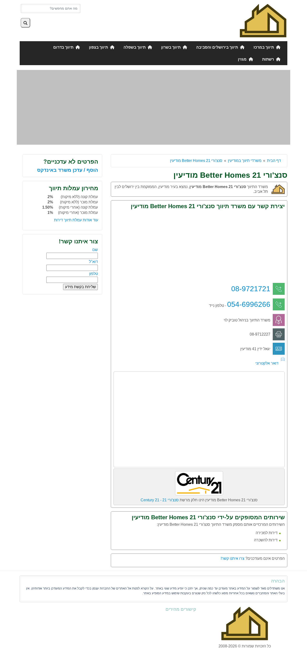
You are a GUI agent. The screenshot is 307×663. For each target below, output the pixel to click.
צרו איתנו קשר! (232, 558)
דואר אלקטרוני (266, 363)
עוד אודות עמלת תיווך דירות (76, 220)
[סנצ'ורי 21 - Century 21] (199, 482)
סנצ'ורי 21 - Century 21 (160, 500)
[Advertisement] (153, 107)
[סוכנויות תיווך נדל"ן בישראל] (263, 20)
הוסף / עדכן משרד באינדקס (67, 170)
